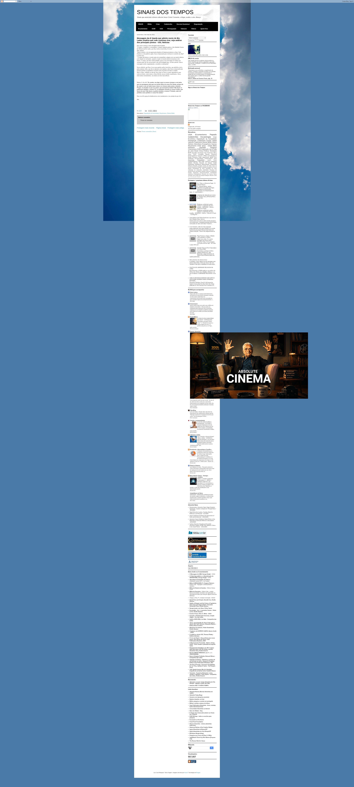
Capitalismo (214, 171)
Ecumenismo (142, 29)
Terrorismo (213, 151)
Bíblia (150, 24)
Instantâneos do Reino (196, 493)
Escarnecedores (199, 158)
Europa (208, 140)
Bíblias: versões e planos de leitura (200, 703)
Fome (215, 160)
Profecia (206, 151)
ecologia (200, 165)
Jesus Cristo (192, 154)
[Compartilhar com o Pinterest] (156, 111)
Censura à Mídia (202, 155)
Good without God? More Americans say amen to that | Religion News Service (203, 218)
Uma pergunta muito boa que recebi (199, 400)
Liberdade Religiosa (208, 147)
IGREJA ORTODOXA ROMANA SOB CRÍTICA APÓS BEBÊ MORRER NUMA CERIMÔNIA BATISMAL (202, 279)
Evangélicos (210, 167)
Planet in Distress (195, 465)
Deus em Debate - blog (196, 711)
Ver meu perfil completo (194, 128)
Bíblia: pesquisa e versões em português (201, 701)
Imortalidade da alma (199, 168)
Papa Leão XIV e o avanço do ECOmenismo (201, 293)
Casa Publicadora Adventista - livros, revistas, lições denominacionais (203, 706)
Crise (158, 24)
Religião (199, 167)
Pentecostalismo (192, 155)
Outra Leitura (193, 292)
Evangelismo (206, 144)
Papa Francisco (206, 161)
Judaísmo (190, 174)
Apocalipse (195, 152)
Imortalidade (213, 172)
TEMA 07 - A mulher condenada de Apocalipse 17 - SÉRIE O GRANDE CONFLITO (205, 480)
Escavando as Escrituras (197, 719)
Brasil (196, 151)
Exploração (191, 164)
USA (161, 29)
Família (190, 172)
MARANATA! (193, 494)
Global (214, 140)
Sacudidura (198, 171)
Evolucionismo (208, 158)
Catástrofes (168, 24)
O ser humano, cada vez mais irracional (200, 226)
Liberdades (206, 169)
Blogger (198, 772)
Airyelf (186, 772)
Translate (200, 40)
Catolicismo (198, 142)
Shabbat (199, 176)
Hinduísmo (195, 172)
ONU (199, 161)
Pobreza (190, 165)
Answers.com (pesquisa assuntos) (199, 697)
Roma (193, 171)
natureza (208, 171)
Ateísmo (190, 144)
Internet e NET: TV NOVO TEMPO (199, 685)
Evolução (200, 152)
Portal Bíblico (194, 317)
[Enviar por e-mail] (149, 111)
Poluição (195, 165)
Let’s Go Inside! (194, 412)
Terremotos (210, 152)
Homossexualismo (204, 172)
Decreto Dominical (183, 24)
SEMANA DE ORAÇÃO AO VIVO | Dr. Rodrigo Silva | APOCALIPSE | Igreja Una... (206, 197)
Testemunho (213, 164)
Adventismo (198, 144)
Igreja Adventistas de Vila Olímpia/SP (200, 731)
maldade (204, 167)
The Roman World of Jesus (197, 741)
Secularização (194, 176)
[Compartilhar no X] (152, 111)
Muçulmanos (162, 113)
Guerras (214, 144)
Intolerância (198, 164)
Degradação (198, 24)
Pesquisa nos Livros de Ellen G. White (201, 735)
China (201, 151)
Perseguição (171, 29)
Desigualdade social (204, 160)
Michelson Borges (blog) (197, 733)
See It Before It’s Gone (195, 467)
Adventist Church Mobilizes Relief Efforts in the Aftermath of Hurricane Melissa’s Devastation (202, 519)
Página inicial (161, 128)
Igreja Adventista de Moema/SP (198, 729)
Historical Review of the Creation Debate (201, 727)
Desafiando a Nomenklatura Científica (200, 449)
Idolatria (190, 163)
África (215, 152)
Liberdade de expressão (195, 169)
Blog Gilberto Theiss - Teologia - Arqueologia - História (199, 476)
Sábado (204, 171)
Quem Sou (204, 29)
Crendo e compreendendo (197, 420)
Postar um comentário (146, 120)
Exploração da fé (207, 149)
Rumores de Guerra (207, 174)
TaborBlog (193, 410)
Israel (205, 152)
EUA (189, 152)
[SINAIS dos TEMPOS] (193, 119)
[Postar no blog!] (151, 111)
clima (215, 158)
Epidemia (194, 167)
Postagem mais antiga (176, 128)
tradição (207, 175)
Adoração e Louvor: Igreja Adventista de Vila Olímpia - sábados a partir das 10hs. (202, 682)
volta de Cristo (213, 175)
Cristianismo (201, 140)
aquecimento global (207, 157)
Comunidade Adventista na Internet (200, 708)
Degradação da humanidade (151, 113)
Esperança (214, 161)
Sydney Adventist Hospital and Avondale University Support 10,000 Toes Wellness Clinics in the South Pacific (203, 525)
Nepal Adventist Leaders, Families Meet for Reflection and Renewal (201, 512)
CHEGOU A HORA (195, 435)
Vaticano (184, 29)
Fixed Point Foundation (196, 721)
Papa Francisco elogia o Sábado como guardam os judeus (205, 236)
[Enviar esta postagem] (145, 110)
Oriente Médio (171, 113)
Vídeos (193, 29)
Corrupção (201, 154)
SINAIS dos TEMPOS (193, 107)
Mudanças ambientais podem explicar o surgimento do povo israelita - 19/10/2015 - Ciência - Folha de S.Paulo (205, 206)
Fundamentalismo (193, 161)
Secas (215, 174)
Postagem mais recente (145, 128)
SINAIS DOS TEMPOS (165, 12)
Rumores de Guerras (205, 163)
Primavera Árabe (197, 157)
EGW (153, 29)
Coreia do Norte (207, 165)
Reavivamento (205, 164)
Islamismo (191, 147)
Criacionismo (192, 149)
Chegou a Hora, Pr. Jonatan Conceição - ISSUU (202, 597)
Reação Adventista (195, 331)
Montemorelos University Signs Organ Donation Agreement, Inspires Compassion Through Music (203, 508)
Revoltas (196, 163)
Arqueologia (191, 160)
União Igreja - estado (204, 146)
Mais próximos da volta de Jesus (198, 260)
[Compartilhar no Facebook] (154, 111)
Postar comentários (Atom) (149, 131)
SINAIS (140, 24)
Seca (189, 176)
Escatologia (206, 137)
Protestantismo (197, 174)
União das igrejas (200, 175)
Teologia (190, 175)
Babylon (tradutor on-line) (197, 699)
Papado (213, 134)
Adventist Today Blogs (196, 695)
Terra (194, 175)
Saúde (215, 163)
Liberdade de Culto (211, 168)
